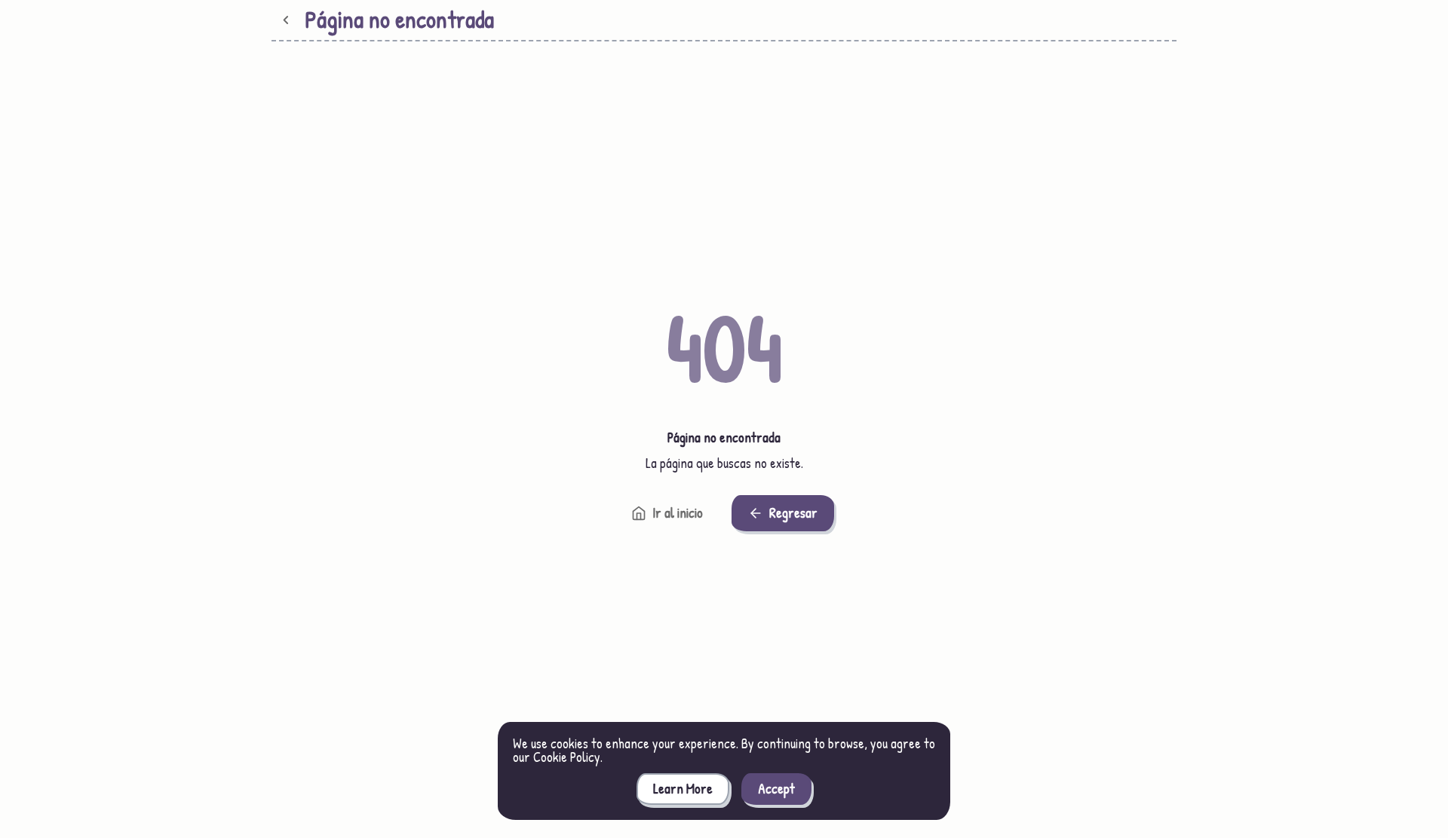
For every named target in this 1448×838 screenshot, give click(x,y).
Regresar (793, 512)
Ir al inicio (677, 512)
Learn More (683, 788)
